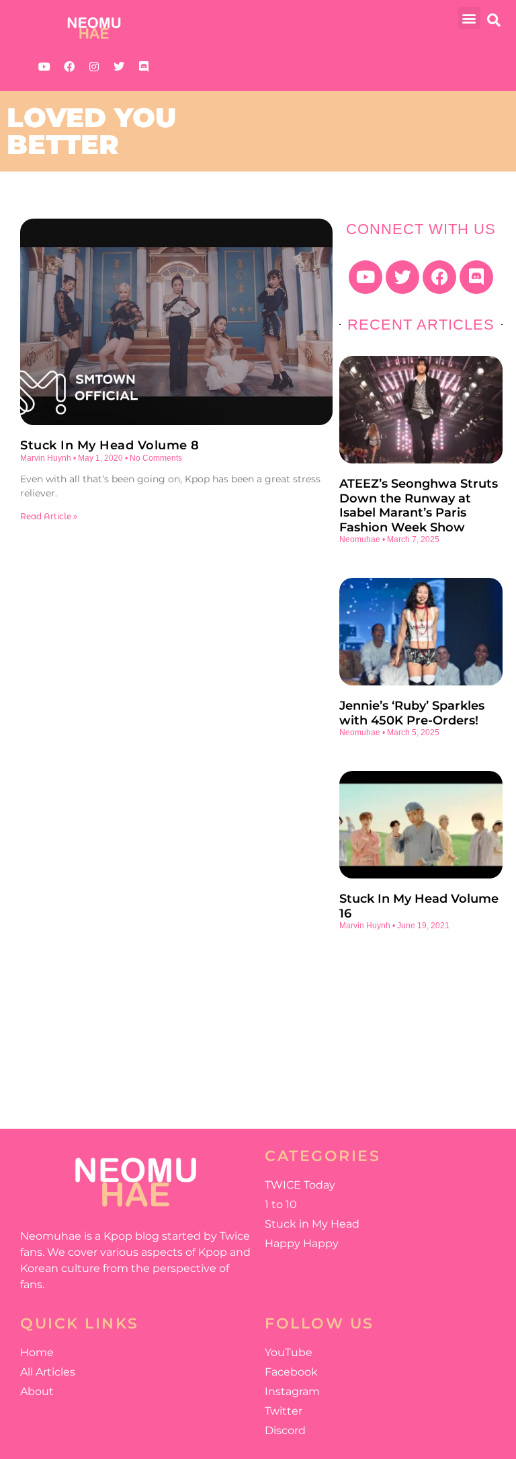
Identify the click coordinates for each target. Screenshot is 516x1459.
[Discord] (144, 66)
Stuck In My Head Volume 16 (419, 906)
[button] (469, 18)
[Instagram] (94, 66)
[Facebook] (69, 66)
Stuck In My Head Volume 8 (110, 445)
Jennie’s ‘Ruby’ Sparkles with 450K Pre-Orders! (411, 713)
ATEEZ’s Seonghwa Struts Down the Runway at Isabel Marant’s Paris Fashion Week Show (418, 505)
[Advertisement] (421, 1021)
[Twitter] (119, 66)
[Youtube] (44, 66)
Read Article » (48, 516)
